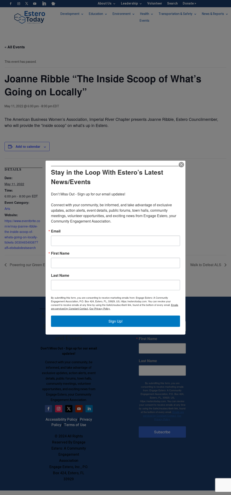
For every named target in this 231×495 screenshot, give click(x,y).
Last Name (60, 275)
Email (55, 231)
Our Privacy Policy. (99, 308)
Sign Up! (115, 321)
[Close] (181, 164)
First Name (60, 253)
